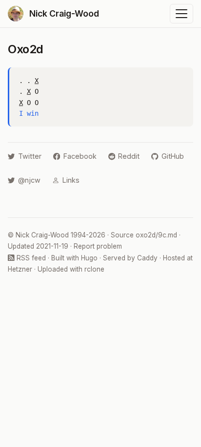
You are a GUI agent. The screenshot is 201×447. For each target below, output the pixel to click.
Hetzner (20, 269)
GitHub (172, 156)
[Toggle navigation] (181, 13)
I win (29, 113)
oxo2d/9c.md (156, 235)
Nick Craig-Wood (42, 235)
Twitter (29, 156)
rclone (94, 269)
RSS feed (30, 258)
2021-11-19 (52, 246)
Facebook (80, 156)
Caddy (147, 258)
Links (71, 180)
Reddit (129, 156)
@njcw (29, 180)
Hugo (89, 258)
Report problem (98, 246)
